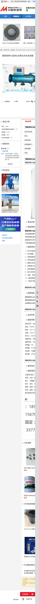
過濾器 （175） (6, 132)
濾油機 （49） (6, 135)
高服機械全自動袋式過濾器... (10, 212)
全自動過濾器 (28, 573)
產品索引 (4, 235)
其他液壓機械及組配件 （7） (10, 129)
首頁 (1, 50)
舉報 (16, 101)
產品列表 (6, 50)
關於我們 (16, 599)
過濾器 (13, 50)
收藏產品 (7, 101)
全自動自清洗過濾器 (30, 571)
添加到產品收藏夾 (7, 238)
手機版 (5, 1)
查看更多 (10, 164)
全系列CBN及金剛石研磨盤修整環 (12, 43)
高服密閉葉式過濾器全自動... (10, 192)
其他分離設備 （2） (7, 138)
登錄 (29, 1)
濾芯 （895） (5, 126)
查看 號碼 (5, 151)
